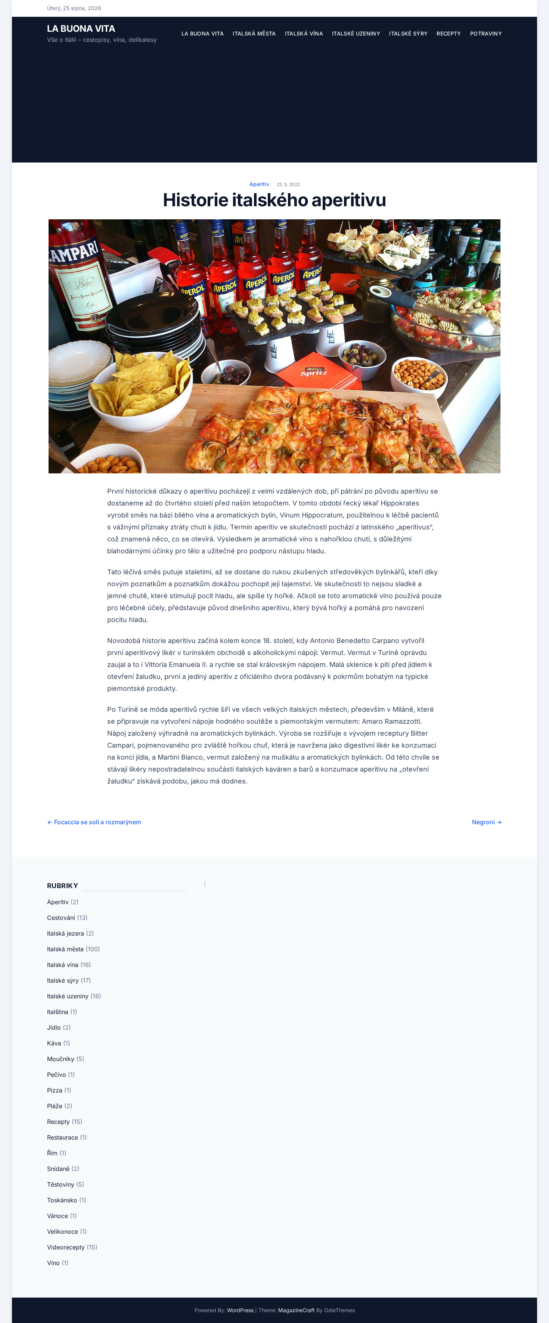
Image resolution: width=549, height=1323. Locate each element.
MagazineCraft (296, 1310)
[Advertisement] (274, 100)
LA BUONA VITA (81, 28)
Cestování (61, 917)
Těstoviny (60, 1184)
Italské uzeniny (356, 33)
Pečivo (56, 1074)
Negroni (487, 822)
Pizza (54, 1090)
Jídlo (54, 1027)
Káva (54, 1043)
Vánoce (57, 1216)
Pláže (54, 1106)
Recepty (449, 33)
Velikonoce (62, 1231)
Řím (52, 1153)
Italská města (254, 33)
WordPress (240, 1310)
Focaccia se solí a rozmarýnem (94, 822)
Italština (57, 1012)
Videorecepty (66, 1247)
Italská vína (304, 33)
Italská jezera (65, 933)
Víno (53, 1263)
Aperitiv (259, 184)
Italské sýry (408, 33)
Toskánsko (62, 1200)
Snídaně (58, 1168)
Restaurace (62, 1137)
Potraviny (486, 33)
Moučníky (60, 1059)
